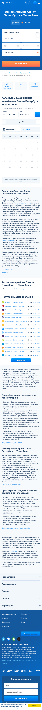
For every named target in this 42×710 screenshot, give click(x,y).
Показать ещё (21, 360)
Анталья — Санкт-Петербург (14, 355)
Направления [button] (8, 577)
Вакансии (5, 626)
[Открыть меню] (39, 3)
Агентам (24, 618)
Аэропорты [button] (7, 605)
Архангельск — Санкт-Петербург (16, 336)
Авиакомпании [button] (9, 584)
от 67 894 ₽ (36, 340)
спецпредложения (8, 241)
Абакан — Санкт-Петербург (14, 302)
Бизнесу (5, 618)
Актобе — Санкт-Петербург (14, 313)
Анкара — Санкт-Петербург (14, 332)
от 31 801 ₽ (36, 325)
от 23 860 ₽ (36, 321)
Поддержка (6, 622)
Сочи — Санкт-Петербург (13, 310)
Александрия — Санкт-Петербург (16, 321)
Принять (34, 705)
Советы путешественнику (11, 485)
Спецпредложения (9, 614)
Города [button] (5, 598)
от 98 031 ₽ (36, 306)
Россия (11, 73)
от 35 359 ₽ (36, 347)
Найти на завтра (19, 289)
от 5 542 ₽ (37, 336)
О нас (23, 622)
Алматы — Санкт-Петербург (14, 317)
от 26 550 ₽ (36, 351)
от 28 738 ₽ (36, 332)
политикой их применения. (16, 708)
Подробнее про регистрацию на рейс (16, 528)
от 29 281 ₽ (36, 355)
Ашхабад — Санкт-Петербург (14, 340)
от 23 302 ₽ (36, 310)
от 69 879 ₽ (36, 313)
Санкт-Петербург (21, 73)
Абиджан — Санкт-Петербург (14, 306)
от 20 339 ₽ (36, 344)
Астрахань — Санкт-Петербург (15, 344)
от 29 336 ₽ (36, 317)
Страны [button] (5, 591)
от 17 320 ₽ (36, 328)
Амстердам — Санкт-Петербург (15, 328)
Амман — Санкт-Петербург (14, 325)
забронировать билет (23, 204)
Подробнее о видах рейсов (12, 443)
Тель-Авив (32, 73)
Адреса (24, 614)
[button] (25, 2)
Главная (4, 73)
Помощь (5, 272)
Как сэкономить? (8, 269)
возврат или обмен (15, 481)
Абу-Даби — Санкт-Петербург (15, 351)
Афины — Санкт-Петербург (14, 347)
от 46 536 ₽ (36, 302)
